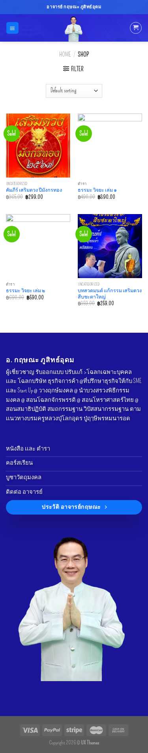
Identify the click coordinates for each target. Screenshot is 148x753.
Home (65, 54)
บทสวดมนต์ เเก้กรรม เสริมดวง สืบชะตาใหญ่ (110, 294)
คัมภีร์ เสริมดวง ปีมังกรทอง (34, 190)
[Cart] (135, 27)
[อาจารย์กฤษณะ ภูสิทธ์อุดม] (74, 28)
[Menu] (12, 28)
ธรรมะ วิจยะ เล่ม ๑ (97, 190)
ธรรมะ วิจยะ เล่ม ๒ (25, 290)
